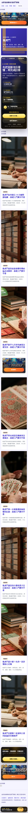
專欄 (10, 6)
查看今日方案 (14, 115)
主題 (6, 6)
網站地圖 (23, 797)
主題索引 (4, 797)
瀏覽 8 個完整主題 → (8, 52)
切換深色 (20, 5)
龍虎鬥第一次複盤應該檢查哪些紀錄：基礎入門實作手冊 (14, 511)
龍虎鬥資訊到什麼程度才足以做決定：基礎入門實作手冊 (14, 588)
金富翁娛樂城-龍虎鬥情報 (10, 2)
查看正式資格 (14, 759)
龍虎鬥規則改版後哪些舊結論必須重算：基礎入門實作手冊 (14, 271)
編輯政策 (10, 797)
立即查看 (20, 809)
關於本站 (16, 797)
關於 (14, 6)
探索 (3, 6)
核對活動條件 (14, 120)
